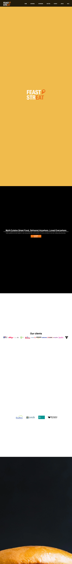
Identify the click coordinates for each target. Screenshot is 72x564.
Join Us (62, 3)
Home (26, 3)
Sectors (48, 3)
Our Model (32, 3)
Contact (55, 3)
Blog (68, 3)
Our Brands (40, 3)
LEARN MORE (36, 236)
